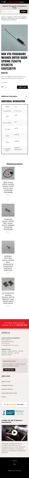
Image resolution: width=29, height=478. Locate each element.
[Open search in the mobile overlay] (14, 11)
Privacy (4, 397)
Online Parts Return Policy (9, 393)
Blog (14, 464)
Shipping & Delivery (7, 385)
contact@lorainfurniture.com (10, 345)
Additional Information (9, 96)
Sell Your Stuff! (6, 381)
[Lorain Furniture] (16, 2)
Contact (14, 460)
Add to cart (22, 87)
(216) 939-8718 (21, 325)
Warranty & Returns (7, 389)
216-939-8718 (6, 343)
